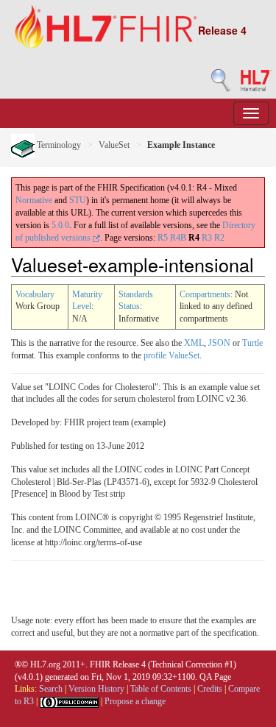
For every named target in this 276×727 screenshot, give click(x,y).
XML (194, 343)
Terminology (58, 145)
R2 (219, 238)
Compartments (205, 294)
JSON (219, 343)
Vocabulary (34, 294)
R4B (178, 238)
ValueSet (114, 145)
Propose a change (135, 701)
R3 (207, 238)
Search (51, 689)
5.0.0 (60, 225)
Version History (96, 689)
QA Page (215, 677)
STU (77, 200)
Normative (33, 200)
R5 (163, 238)
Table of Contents (160, 689)
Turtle (252, 343)
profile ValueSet (171, 355)
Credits (209, 689)
